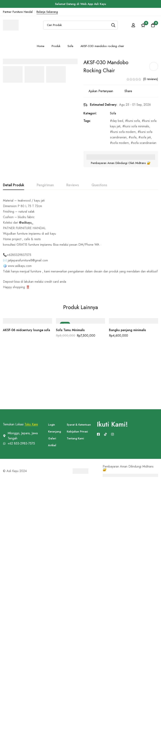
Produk (56, 46)
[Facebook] (98, 434)
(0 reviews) (150, 79)
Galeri (52, 438)
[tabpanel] (80, 244)
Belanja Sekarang (47, 12)
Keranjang (54, 431)
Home (40, 46)
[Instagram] (112, 434)
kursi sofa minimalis (136, 126)
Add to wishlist (153, 66)
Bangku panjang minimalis (127, 330)
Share (128, 91)
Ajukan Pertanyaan (101, 91)
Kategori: (90, 113)
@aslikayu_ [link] (26, 222)
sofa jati (146, 137)
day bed (117, 121)
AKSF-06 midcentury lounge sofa (26, 330)
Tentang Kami (75, 438)
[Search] (113, 25)
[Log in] (133, 25)
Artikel (52, 445)
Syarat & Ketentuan (79, 425)
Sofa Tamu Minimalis (70, 330)
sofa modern (120, 143)
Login (51, 425)
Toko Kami (31, 424)
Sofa (70, 46)
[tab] (13, 185)
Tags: (87, 121)
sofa (133, 137)
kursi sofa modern (124, 132)
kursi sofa (133, 121)
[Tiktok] (105, 434)
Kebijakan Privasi (77, 431)
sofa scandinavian (144, 143)
